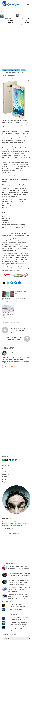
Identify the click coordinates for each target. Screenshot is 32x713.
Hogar (4, 479)
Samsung (17, 70)
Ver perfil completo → (8, 528)
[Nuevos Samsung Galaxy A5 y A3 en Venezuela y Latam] (8, 294)
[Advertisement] (16, 50)
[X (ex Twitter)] (10, 460)
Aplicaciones (5, 474)
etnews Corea (21, 126)
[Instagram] (6, 460)
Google (11, 70)
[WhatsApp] (3, 460)
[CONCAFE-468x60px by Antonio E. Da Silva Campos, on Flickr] (16, 275)
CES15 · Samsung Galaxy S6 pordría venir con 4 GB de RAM (17, 330)
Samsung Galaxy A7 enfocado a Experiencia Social (20, 299)
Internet (4, 477)
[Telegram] (13, 460)
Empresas (5, 482)
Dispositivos (5, 469)
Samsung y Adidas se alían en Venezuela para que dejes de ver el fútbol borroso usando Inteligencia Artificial (19, 575)
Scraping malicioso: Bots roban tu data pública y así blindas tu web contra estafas (10, 18)
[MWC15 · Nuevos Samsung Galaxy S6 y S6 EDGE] (8, 308)
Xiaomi (23, 70)
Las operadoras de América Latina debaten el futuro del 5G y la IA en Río (19, 628)
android (5, 70)
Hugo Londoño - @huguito (8, 518)
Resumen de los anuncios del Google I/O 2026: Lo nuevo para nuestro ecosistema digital (19, 589)
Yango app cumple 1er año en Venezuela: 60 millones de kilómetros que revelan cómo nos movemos (26, 20)
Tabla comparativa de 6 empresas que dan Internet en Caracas (19, 623)
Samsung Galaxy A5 (16, 323)
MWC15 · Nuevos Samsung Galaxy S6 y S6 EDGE (8, 314)
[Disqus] (16, 392)
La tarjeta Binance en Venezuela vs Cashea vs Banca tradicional (19, 605)
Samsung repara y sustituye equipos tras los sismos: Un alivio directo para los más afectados (18, 568)
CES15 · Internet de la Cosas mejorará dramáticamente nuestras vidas (14, 339)
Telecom (4, 471)
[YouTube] (16, 460)
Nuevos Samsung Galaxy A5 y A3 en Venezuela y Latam (6, 299)
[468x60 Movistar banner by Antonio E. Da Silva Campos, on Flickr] (16, 175)
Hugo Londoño (18, 78)
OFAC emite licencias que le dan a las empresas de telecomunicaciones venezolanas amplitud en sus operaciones (20, 611)
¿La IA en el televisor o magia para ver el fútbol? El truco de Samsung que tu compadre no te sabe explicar (18, 582)
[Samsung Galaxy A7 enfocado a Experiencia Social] (21, 294)
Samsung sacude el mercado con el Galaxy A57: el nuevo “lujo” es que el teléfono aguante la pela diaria (18, 596)
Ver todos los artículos (10, 366)
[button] (4, 11)
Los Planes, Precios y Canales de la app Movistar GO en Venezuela (19, 618)
